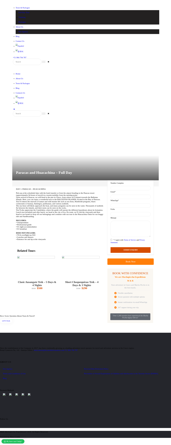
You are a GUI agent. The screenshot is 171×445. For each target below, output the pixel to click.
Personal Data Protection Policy (96, 369)
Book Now (131, 261)
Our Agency (7, 369)
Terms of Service (130, 240)
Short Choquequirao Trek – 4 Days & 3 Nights (82, 284)
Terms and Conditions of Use (14, 374)
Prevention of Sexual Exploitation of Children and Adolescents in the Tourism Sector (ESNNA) (121, 374)
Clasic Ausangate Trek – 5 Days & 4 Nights (37, 284)
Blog (5, 378)
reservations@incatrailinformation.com (49, 350)
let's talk (6, 321)
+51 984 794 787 (71, 350)
